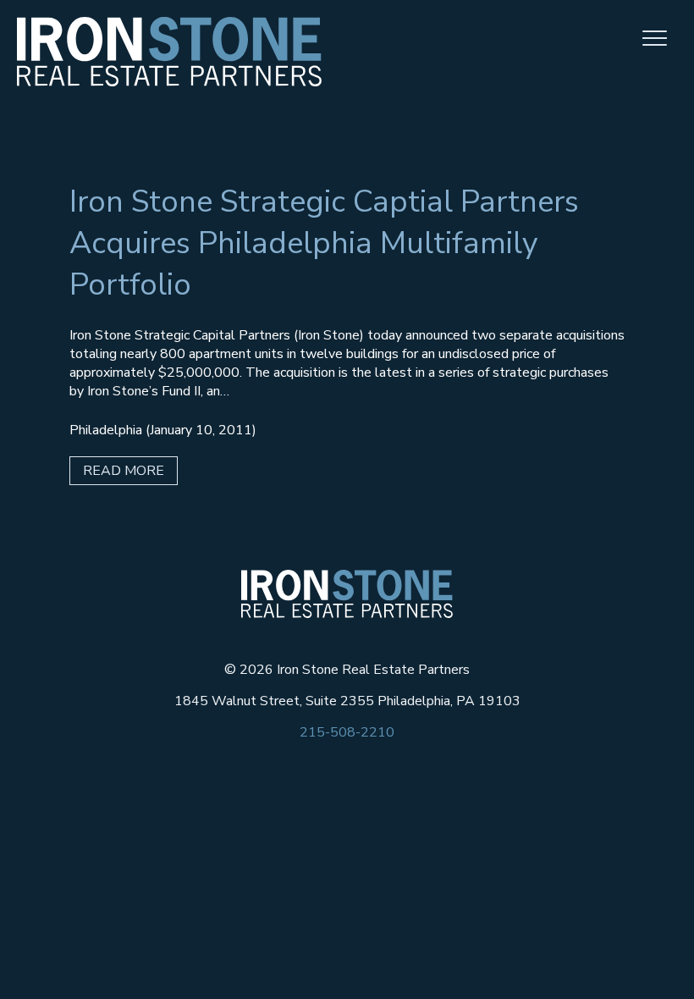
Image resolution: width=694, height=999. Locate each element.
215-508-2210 (347, 732)
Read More (123, 470)
